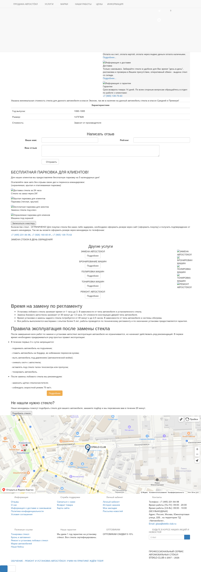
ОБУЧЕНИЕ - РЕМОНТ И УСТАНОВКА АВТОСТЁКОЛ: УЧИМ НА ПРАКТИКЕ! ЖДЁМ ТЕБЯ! (57, 560)
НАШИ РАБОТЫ (83, 4)
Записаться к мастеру (23, 223)
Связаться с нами (66, 501)
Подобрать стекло (21, 413)
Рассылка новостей (113, 511)
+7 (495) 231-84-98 (20, 234)
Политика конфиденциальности (27, 511)
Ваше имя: (31, 140)
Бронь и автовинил (20, 537)
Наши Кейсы (17, 546)
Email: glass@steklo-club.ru (162, 523)
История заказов (111, 504)
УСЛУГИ (49, 4)
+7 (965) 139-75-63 (112, 95)
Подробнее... (109, 57)
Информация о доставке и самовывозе (31, 507)
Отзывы (15, 501)
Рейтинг (124, 140)
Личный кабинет (111, 501)
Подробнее (93, 255)
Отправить (51, 161)
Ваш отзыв (31, 147)
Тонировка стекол (20, 534)
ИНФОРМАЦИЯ (115, 4)
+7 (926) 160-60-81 (41, 234)
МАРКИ (64, 4)
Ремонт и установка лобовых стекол (29, 540)
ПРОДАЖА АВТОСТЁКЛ (25, 4)
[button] (170, 10)
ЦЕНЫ (99, 4)
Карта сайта (63, 507)
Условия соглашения (22, 514)
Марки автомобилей (21, 543)
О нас (14, 504)
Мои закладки (110, 507)
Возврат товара (65, 504)
